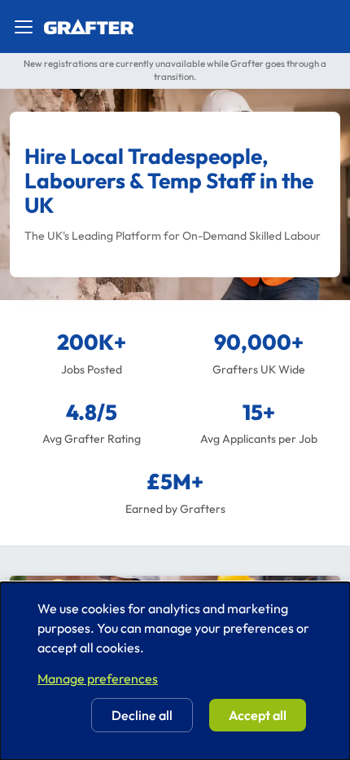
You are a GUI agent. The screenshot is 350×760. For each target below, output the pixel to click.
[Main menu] (24, 26)
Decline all (142, 715)
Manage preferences (97, 678)
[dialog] (175, 671)
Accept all (258, 715)
